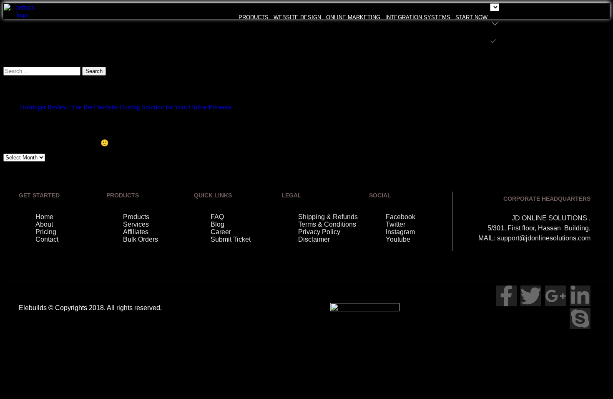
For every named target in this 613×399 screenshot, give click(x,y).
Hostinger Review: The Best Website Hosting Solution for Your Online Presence (126, 107)
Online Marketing (353, 17)
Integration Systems (417, 17)
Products (254, 17)
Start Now (471, 17)
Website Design (297, 17)
